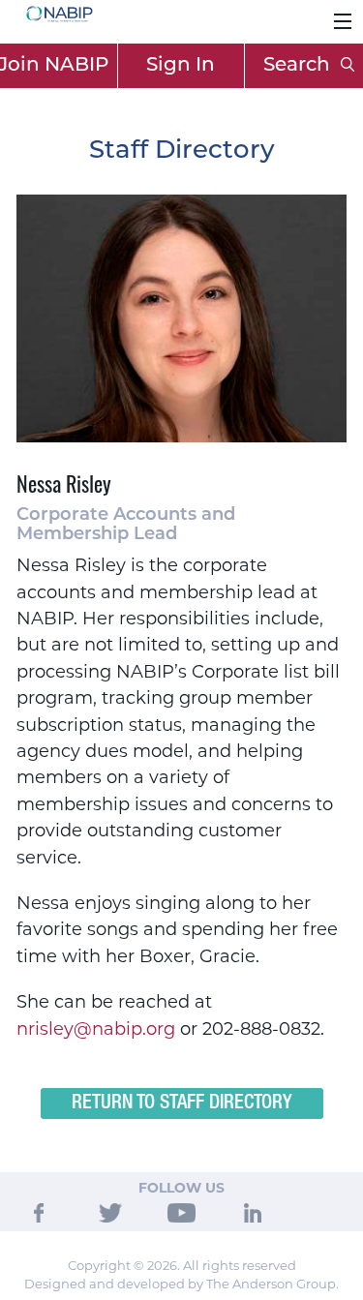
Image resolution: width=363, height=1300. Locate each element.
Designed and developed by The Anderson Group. (181, 1283)
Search (299, 66)
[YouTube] (181, 1211)
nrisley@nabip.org (95, 1029)
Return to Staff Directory (182, 1103)
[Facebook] (39, 1211)
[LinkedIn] (252, 1211)
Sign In (180, 66)
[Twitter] (110, 1211)
